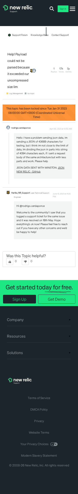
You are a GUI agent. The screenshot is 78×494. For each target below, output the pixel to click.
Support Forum (20, 34)
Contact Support (60, 34)
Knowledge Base (39, 34)
